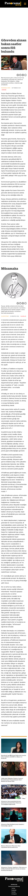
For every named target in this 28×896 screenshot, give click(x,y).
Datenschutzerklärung (14, 886)
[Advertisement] (14, 22)
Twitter (13, 888)
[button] (25, 3)
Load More (14, 730)
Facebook (13, 890)
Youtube (13, 892)
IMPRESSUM (14, 884)
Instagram (14, 894)
